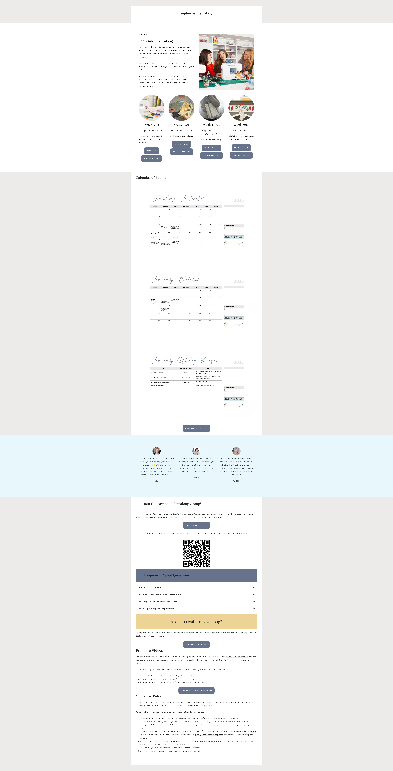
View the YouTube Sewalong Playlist (196, 690)
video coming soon (211, 155)
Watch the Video (151, 158)
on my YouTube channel (237, 656)
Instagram (182, 751)
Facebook (172, 751)
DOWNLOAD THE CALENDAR (196, 428)
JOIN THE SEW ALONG (196, 644)
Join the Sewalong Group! (196, 525)
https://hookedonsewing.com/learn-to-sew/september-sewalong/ (207, 718)
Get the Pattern (181, 144)
